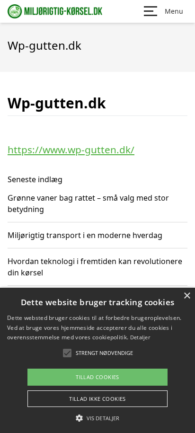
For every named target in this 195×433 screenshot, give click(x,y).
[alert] (97, 360)
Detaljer (140, 337)
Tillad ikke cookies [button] (97, 398)
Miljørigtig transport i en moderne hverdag (85, 235)
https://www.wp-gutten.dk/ (71, 149)
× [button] (186, 296)
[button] (97, 418)
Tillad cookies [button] (97, 376)
